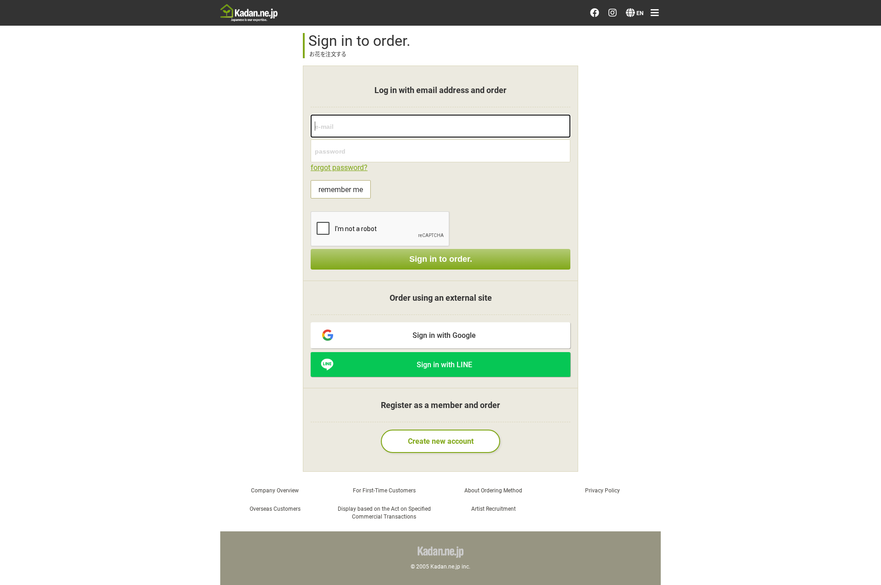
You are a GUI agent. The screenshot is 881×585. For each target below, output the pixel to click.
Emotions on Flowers (780, 117)
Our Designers (767, 91)
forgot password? (339, 167)
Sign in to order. (440, 259)
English (755, 481)
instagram (768, 395)
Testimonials (765, 143)
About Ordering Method (493, 490)
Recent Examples (773, 65)
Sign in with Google (444, 335)
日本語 (754, 455)
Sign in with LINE (444, 364)
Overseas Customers (275, 508)
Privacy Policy (767, 342)
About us (758, 316)
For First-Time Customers (384, 490)
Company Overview (275, 490)
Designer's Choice (774, 38)
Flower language (772, 290)
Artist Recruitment (493, 508)
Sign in (754, 204)
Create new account (441, 441)
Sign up (755, 230)
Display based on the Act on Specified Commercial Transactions (384, 512)
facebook (768, 369)
